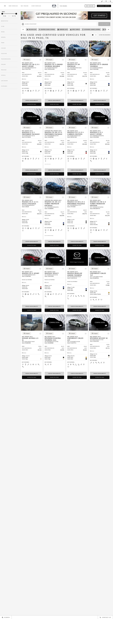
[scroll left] (23, 29)
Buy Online (24, 5)
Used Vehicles (36, 5)
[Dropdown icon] (101, 1)
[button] (110, 1)
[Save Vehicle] (40, 60)
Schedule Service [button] (104, 6)
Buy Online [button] (90, 6)
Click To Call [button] (31, 104)
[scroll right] (108, 29)
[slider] (2, 13)
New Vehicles (13, 5)
